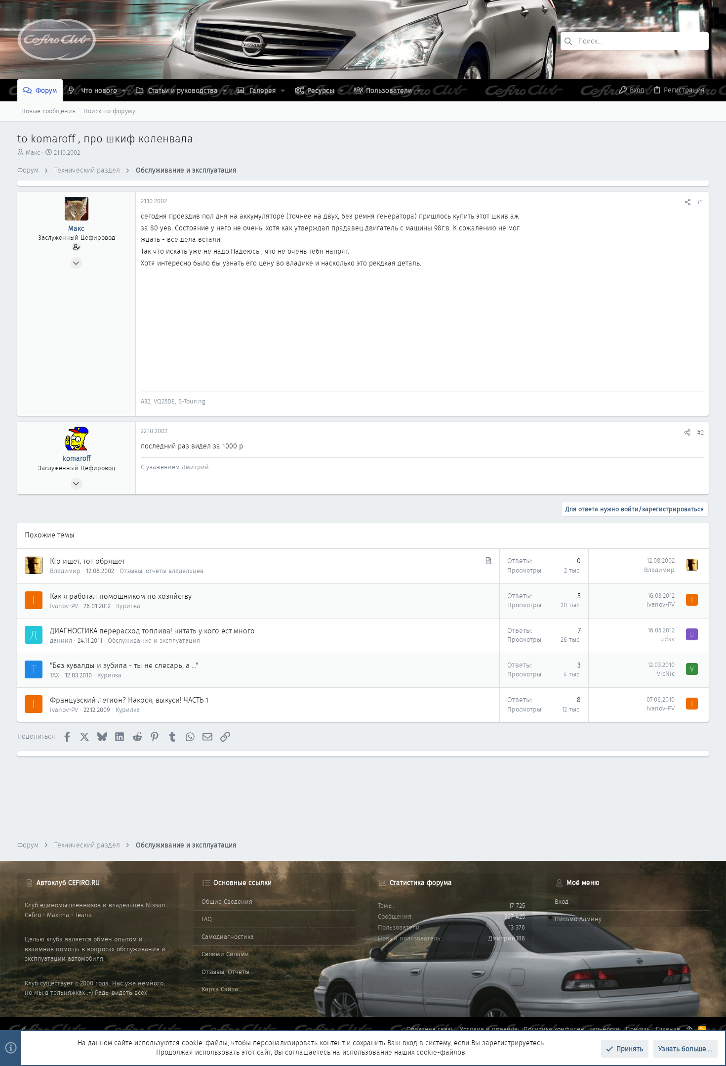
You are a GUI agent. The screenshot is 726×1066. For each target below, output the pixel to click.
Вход (561, 901)
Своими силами (225, 954)
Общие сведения (227, 901)
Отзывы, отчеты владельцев (161, 571)
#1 (701, 202)
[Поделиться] (687, 202)
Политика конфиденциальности (572, 1029)
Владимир (65, 571)
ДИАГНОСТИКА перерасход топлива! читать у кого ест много (152, 630)
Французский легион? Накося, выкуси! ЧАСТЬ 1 (129, 700)
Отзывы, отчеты (225, 972)
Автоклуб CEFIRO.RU (68, 883)
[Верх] (689, 1029)
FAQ (207, 919)
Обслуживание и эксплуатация (154, 640)
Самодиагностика (228, 936)
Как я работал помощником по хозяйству (121, 596)
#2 (700, 432)
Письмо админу (578, 919)
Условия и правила (489, 1029)
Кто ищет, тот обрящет (87, 561)
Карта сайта (220, 989)
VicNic (666, 673)
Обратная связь (430, 1029)
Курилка (128, 606)
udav (667, 639)
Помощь (638, 1029)
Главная (668, 1029)
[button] (124, 90)
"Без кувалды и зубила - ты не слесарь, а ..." (124, 665)
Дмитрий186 (506, 938)
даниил (61, 640)
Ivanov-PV (64, 606)
